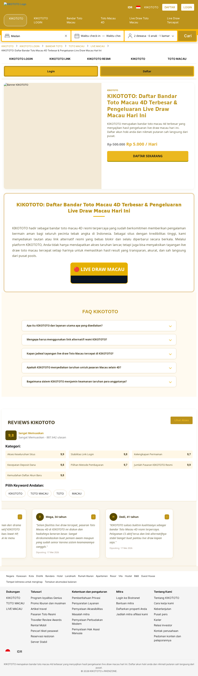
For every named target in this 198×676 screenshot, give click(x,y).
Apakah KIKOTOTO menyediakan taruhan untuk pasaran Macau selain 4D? (74, 367)
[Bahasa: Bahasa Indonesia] (7, 651)
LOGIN (187, 7)
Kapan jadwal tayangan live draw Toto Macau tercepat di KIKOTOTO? (70, 353)
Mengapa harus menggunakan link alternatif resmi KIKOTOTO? (67, 339)
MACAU (77, 493)
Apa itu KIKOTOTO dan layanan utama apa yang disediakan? (64, 325)
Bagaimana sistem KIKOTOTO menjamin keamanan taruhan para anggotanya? (77, 381)
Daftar (147, 71)
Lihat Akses (181, 420)
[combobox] (36, 35)
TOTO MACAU (39, 493)
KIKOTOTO (15, 493)
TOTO (60, 493)
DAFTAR (170, 7)
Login (51, 71)
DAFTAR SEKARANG (148, 156)
